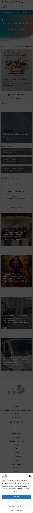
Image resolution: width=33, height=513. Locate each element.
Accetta (16, 497)
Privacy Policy (19, 510)
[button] (30, 476)
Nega (16, 501)
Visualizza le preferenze (16, 506)
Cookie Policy (12, 510)
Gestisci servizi (16, 491)
